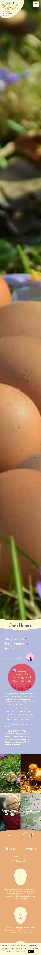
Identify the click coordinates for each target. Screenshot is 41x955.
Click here (18, 737)
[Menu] (36, 4)
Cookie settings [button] (20, 951)
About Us (26, 714)
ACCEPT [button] (31, 951)
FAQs (34, 714)
